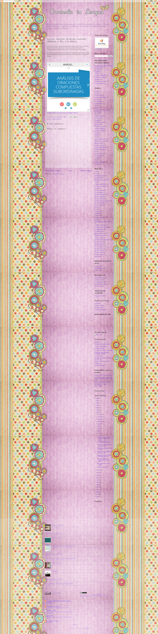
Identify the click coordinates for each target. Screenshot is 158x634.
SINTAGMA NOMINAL (100, 129)
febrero (99, 470)
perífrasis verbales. (99, 154)
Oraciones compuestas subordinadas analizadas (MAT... (103, 460)
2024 (97, 403)
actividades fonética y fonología (102, 227)
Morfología (97, 112)
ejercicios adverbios (99, 242)
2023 (97, 405)
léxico (96, 151)
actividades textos (99, 231)
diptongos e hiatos (99, 143)
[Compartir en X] (73, 117)
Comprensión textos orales (101, 186)
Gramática (97, 108)
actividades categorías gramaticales (103, 222)
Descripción (97, 99)
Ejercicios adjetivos (99, 192)
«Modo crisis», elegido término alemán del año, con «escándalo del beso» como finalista (103, 379)
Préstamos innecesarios (57, 525)
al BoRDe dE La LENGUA (52, 606)
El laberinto (49, 622)
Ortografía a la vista (99, 122)
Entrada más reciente (52, 171)
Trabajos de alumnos (100, 217)
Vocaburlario (97, 303)
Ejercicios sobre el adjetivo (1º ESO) (53, 579)
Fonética (96, 106)
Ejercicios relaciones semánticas (102, 201)
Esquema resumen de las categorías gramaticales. (64, 546)
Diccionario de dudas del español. (102, 344)
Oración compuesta (56, 119)
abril (99, 433)
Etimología (97, 71)
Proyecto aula (98, 363)
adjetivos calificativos (100, 139)
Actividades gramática (100, 176)
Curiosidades (97, 69)
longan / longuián (99, 386)
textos (96, 160)
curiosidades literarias (100, 282)
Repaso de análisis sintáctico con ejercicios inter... (105, 452)
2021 (97, 410)
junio (99, 428)
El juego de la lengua (99, 305)
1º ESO (96, 172)
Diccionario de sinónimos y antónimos (103, 350)
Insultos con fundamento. (100, 75)
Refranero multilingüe (100, 365)
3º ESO (96, 174)
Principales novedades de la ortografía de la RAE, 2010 (103, 358)
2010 (97, 496)
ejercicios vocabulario (100, 250)
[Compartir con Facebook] (75, 117)
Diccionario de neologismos (101, 346)
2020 (97, 412)
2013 (97, 489)
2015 (97, 485)
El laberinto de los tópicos (52, 621)
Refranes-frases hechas (100, 81)
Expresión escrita (99, 266)
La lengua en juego (99, 307)
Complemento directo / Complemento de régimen (104, 441)
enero (99, 472)
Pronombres (97, 124)
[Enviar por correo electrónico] (70, 117)
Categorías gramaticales (100, 97)
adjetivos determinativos (100, 141)
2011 (97, 494)
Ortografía (97, 120)
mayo (99, 431)
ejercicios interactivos (100, 246)
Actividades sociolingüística (101, 180)
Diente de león (50, 616)
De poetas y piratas (51, 610)
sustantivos (97, 158)
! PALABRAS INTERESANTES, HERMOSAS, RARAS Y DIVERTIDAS (59, 601)
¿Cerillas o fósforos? (56, 563)
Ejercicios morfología (100, 194)
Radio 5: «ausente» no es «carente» (103, 382)
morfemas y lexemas (100, 252)
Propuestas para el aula (100, 268)
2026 (97, 398)
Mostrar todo (75, 624)
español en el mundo (99, 145)
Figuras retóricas (99, 103)
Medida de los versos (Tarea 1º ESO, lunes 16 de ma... (104, 455)
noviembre (100, 417)
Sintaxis (96, 135)
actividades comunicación (100, 225)
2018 (97, 478)
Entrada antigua (85, 171)
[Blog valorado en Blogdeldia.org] (102, 42)
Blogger (87, 628)
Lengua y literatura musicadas (102, 110)
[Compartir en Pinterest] (76, 117)
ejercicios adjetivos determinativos (103, 240)
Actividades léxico (99, 178)
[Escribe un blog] (71, 117)
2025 (97, 401)
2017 (97, 480)
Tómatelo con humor (99, 83)
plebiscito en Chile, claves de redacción (103, 375)
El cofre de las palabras (100, 310)
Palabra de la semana (100, 77)
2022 (97, 408)
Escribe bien (97, 101)
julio (99, 426)
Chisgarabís (54, 571)
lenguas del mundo (99, 149)
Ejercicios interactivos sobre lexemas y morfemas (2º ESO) (59, 584)
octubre (99, 419)
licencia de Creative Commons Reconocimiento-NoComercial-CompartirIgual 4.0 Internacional (94, 595)
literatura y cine (98, 286)
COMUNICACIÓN (98, 95)
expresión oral (98, 270)
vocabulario (97, 164)
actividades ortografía (100, 229)
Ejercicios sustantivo (99, 203)
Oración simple (98, 118)
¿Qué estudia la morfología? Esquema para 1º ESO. (58, 608)
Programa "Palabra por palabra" (102, 361)
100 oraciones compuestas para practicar (104, 448)
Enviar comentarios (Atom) (58, 174)
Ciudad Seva (97, 342)
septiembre (100, 421)
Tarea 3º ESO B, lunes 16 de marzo (103, 464)
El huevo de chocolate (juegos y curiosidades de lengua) (102, 353)
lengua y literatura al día (100, 147)
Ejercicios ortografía (99, 197)
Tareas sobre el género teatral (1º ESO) (54, 554)
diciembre (100, 414)
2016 (97, 482)
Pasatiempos (98, 79)
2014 (97, 487)
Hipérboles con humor (57, 538)
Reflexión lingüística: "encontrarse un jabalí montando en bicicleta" (59, 617)
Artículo (96, 93)
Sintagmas (97, 133)
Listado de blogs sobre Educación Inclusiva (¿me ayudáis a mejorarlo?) (60, 612)
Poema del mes (98, 280)
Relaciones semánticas (100, 126)
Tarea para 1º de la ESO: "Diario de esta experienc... (104, 445)
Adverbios (97, 91)
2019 (97, 475)
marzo (99, 435)
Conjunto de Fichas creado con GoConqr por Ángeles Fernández (62, 113)
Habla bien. (97, 73)
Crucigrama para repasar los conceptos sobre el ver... (104, 438)
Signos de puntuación (99, 131)
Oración (96, 114)
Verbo (96, 137)
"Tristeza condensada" (102, 467)
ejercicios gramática (99, 244)
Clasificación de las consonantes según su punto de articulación (60, 558)
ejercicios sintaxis (99, 248)
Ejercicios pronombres (100, 199)
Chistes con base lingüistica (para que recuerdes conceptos (103, 66)
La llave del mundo (99, 356)
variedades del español (100, 162)
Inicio (70, 171)
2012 (97, 492)
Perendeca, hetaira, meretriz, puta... (54, 533)
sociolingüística (98, 156)
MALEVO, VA (49, 604)
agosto (99, 424)
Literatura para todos (100, 278)
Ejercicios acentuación (100, 190)
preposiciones (98, 256)
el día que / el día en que (100, 384)
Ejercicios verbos (99, 205)
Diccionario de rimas (99, 348)
